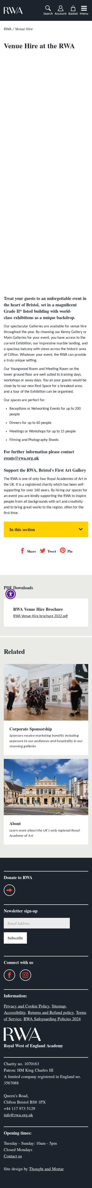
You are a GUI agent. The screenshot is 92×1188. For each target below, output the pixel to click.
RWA (7, 29)
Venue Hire (24, 29)
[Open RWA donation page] (9, 892)
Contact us (13, 1156)
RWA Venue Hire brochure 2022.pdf (40, 616)
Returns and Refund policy (51, 1012)
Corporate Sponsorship (30, 729)
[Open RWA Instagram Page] (23, 975)
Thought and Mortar (46, 1168)
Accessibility (14, 1012)
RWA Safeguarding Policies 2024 (52, 1018)
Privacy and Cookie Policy (26, 1006)
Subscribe (15, 937)
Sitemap (59, 1006)
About (15, 823)
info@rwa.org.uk (18, 1115)
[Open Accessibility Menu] (10, 594)
